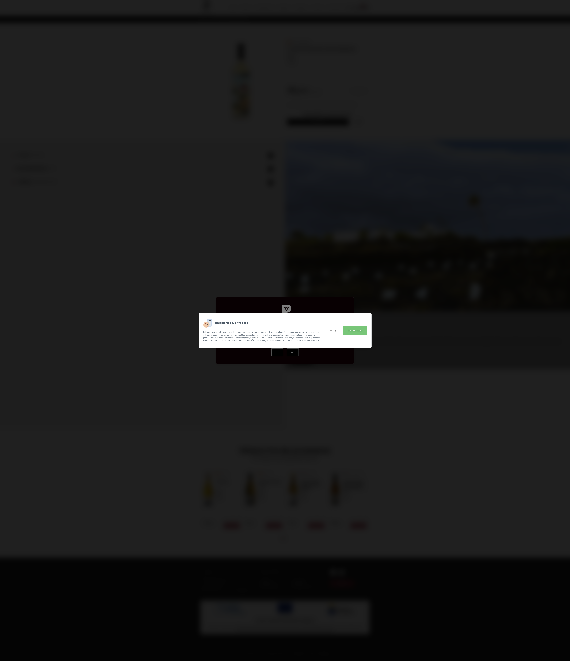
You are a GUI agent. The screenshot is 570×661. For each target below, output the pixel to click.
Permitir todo (355, 330)
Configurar (334, 330)
